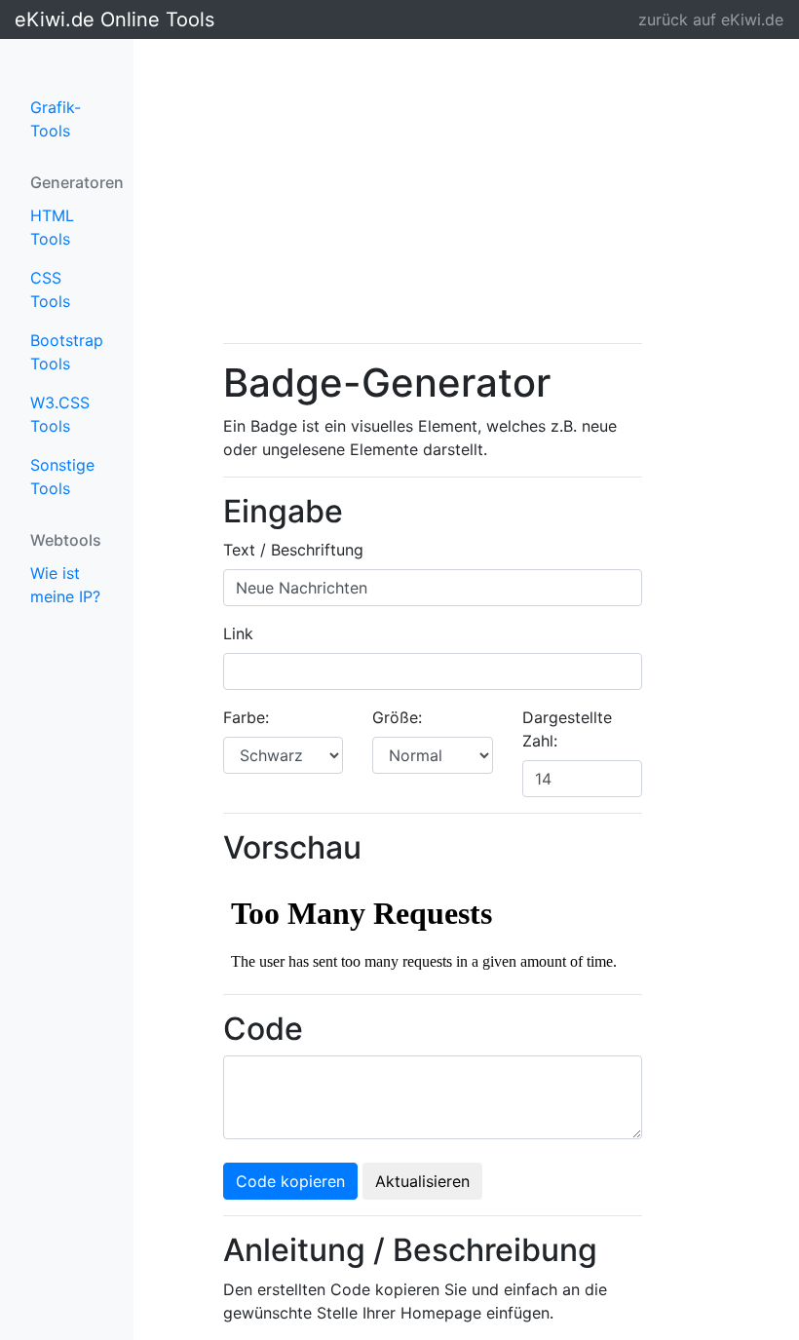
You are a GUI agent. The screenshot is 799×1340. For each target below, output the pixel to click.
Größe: (397, 717)
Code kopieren (290, 1181)
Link (238, 633)
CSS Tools (50, 289)
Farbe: (246, 717)
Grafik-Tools (55, 118)
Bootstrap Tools (66, 351)
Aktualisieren (422, 1181)
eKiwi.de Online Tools (74, 19)
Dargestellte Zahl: (567, 729)
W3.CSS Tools (60, 414)
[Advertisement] (432, 191)
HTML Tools (52, 227)
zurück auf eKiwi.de (710, 19)
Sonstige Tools (62, 476)
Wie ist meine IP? (65, 584)
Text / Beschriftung (293, 549)
